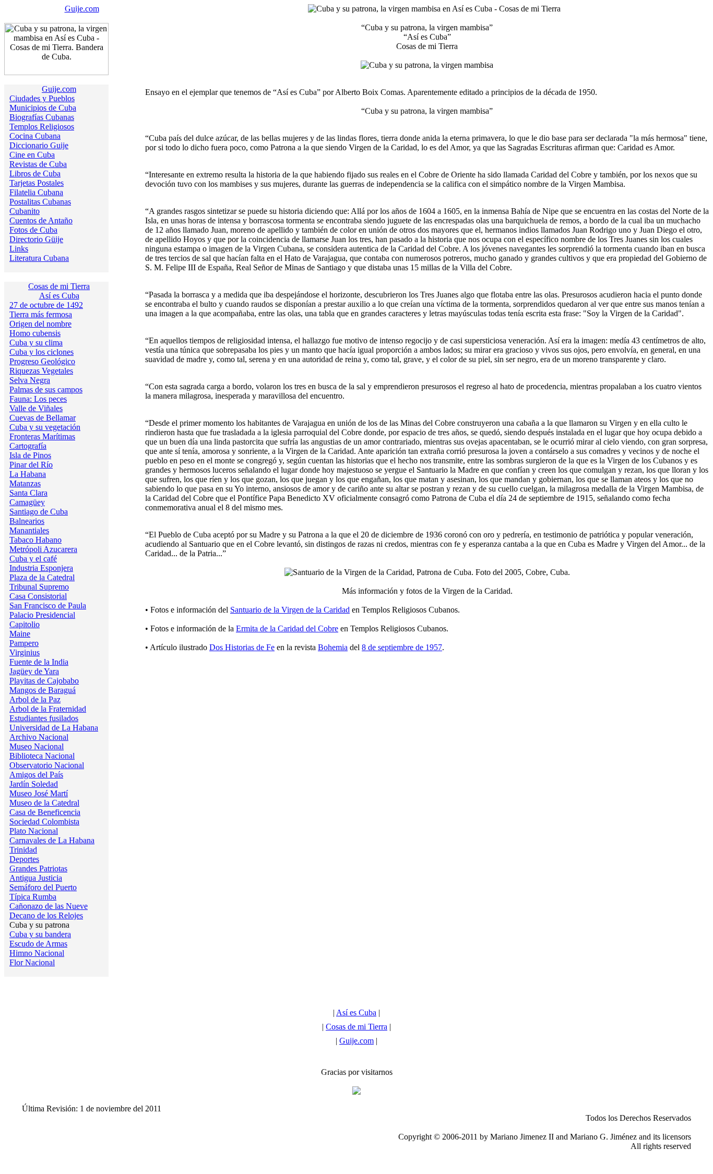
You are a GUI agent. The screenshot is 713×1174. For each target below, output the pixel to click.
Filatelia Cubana (36, 192)
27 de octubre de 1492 (46, 305)
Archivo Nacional (38, 737)
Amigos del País (36, 774)
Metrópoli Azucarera (43, 549)
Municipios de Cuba (42, 107)
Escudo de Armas (38, 943)
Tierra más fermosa (40, 314)
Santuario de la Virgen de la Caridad (290, 609)
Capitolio (24, 624)
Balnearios (26, 521)
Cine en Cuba (32, 154)
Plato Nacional (33, 830)
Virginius (24, 652)
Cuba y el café (33, 558)
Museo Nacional (36, 746)
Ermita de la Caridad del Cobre (287, 628)
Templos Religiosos (41, 126)
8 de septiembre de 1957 (402, 647)
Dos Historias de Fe (242, 647)
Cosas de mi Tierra (59, 286)
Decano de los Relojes (46, 915)
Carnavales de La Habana (51, 840)
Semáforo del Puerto (43, 887)
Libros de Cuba (35, 173)
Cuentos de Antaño (41, 220)
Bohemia (333, 647)
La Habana (27, 474)
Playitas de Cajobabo (44, 680)
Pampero (24, 643)
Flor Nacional (32, 962)
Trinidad (23, 849)
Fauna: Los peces (38, 398)
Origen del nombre (40, 323)
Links (18, 248)
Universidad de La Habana (53, 727)
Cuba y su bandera (40, 934)
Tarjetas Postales (36, 182)
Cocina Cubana (35, 135)
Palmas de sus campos (45, 389)
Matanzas (25, 483)
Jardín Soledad (33, 784)
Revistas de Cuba (38, 164)
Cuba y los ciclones (41, 352)
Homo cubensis (35, 333)
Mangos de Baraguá (42, 690)
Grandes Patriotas (38, 868)
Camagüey (27, 502)
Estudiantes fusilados (43, 718)
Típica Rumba (32, 896)
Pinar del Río (31, 464)
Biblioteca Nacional (42, 755)
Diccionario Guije (38, 145)
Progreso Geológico (42, 361)
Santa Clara (28, 492)
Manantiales (29, 530)
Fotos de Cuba (33, 229)
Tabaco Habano (35, 539)
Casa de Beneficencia (44, 812)
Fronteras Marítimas (42, 436)
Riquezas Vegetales (41, 370)
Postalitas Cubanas (40, 201)
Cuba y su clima (36, 342)
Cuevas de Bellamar (42, 417)
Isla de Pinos (30, 455)
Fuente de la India (38, 661)
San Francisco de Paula (47, 605)
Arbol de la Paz (35, 699)
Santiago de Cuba (38, 511)
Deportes (24, 859)
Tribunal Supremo (39, 586)
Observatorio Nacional (46, 765)
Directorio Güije (36, 239)
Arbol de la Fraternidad (47, 708)
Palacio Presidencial (42, 614)
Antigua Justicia (35, 877)
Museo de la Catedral (44, 802)
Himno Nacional (36, 953)
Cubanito (24, 211)
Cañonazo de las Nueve (48, 906)
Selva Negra (29, 380)
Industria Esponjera (41, 568)
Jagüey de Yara (34, 671)
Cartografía (27, 445)
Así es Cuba (59, 295)
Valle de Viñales (36, 408)
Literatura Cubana (39, 258)
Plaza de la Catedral (42, 577)
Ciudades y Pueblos (42, 98)
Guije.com (82, 8)
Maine (19, 633)
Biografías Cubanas (41, 117)
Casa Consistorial (38, 596)
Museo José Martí (38, 793)
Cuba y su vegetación (44, 427)
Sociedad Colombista (44, 821)
